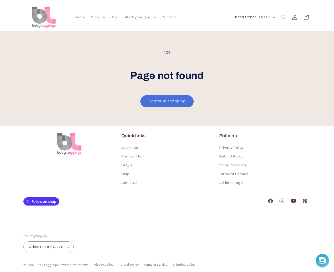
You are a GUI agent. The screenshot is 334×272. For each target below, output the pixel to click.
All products (132, 147)
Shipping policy (183, 264)
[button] (97, 17)
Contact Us (131, 156)
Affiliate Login (231, 183)
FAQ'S (126, 165)
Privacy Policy (231, 147)
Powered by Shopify (73, 265)
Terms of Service (234, 174)
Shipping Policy (232, 165)
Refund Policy (231, 156)
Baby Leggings (46, 265)
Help (125, 174)
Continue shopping (167, 101)
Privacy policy (103, 264)
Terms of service (155, 264)
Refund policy (128, 264)
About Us (129, 183)
